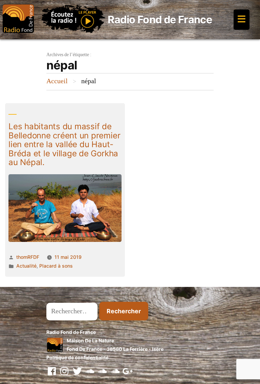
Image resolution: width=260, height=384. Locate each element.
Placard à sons (56, 266)
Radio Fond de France (160, 19)
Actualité (26, 266)
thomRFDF (27, 257)
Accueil (57, 81)
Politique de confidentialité (77, 357)
